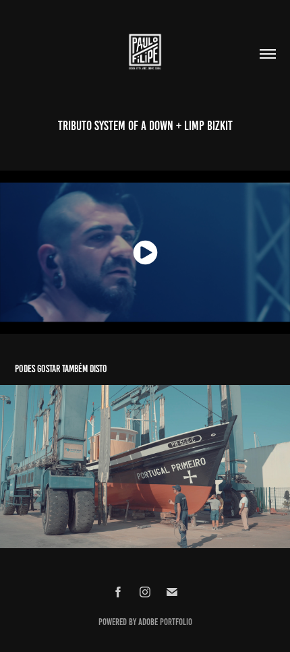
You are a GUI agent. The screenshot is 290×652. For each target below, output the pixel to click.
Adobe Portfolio (165, 622)
